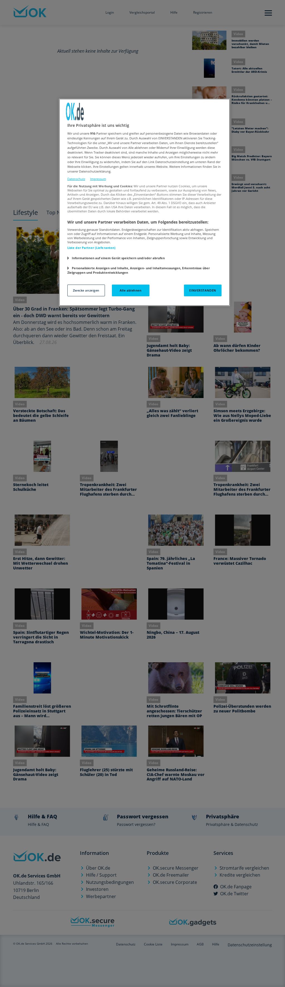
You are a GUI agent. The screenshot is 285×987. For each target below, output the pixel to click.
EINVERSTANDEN (202, 290)
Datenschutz (76, 179)
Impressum (98, 179)
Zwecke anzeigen (86, 290)
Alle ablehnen (130, 290)
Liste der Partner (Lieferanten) (91, 248)
